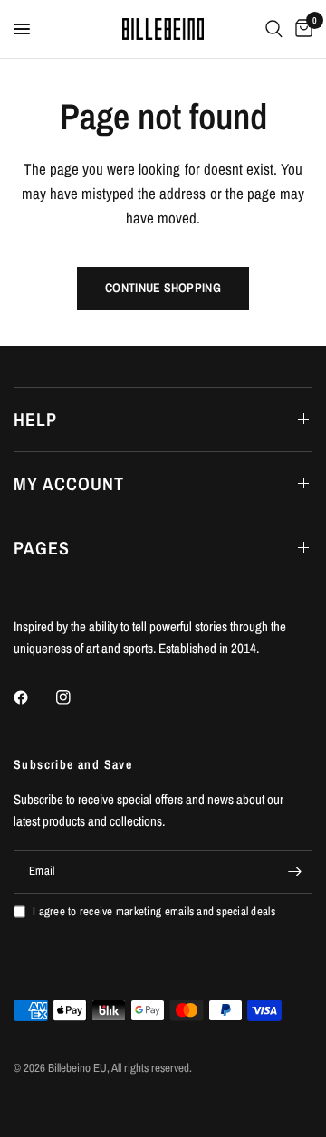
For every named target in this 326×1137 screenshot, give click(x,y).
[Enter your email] (294, 872)
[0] (300, 29)
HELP (35, 419)
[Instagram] (76, 697)
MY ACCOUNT (69, 483)
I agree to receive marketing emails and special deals (154, 911)
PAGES (42, 547)
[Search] (274, 29)
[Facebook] (33, 697)
